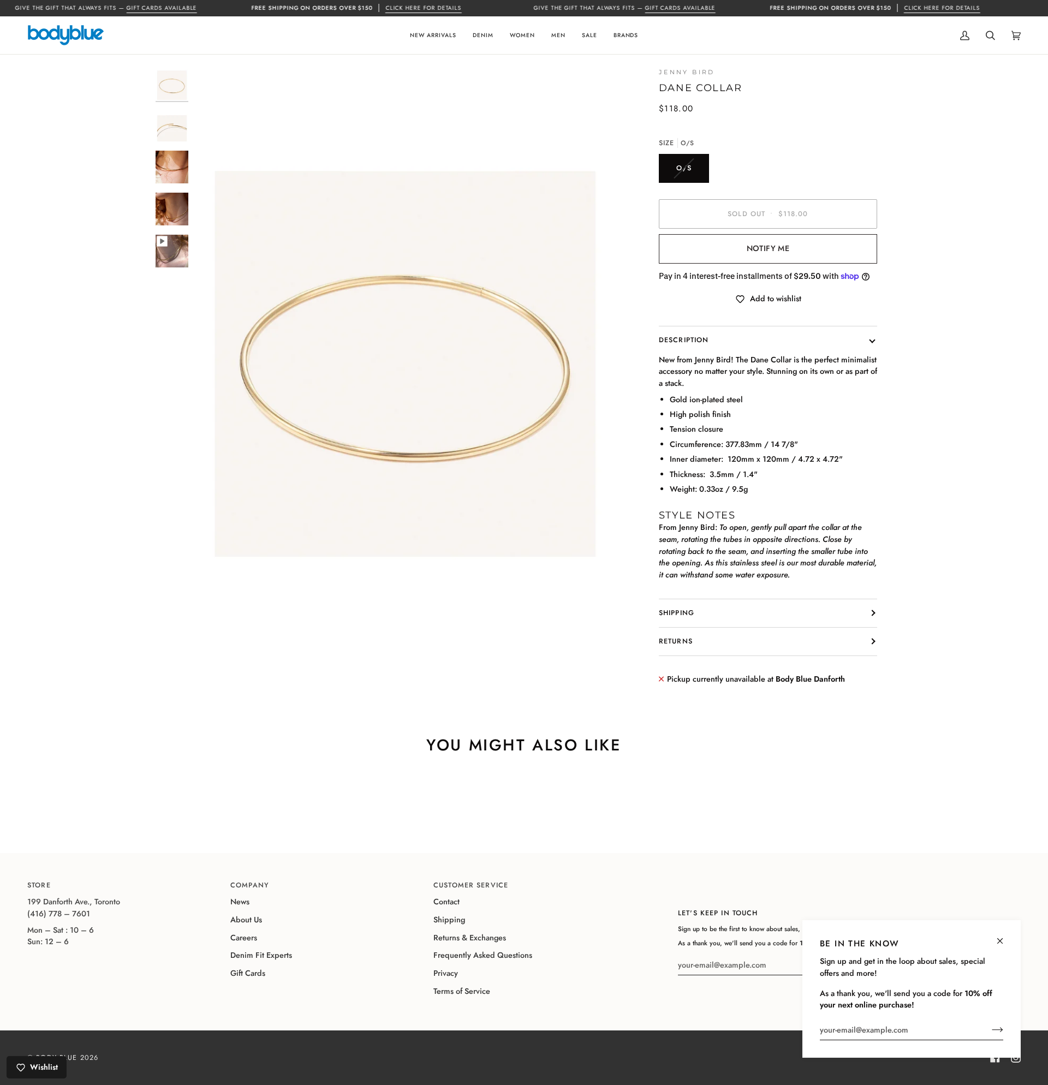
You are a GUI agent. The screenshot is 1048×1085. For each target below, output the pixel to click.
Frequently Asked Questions (482, 955)
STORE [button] (39, 885)
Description (683, 340)
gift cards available (161, 8)
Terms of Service (461, 991)
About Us (246, 919)
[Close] (1005, 936)
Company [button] (249, 885)
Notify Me (768, 248)
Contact (446, 901)
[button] (433, 35)
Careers (243, 937)
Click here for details (423, 8)
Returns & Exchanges (469, 937)
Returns (676, 641)
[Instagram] (1016, 1058)
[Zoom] (214, 587)
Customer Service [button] (470, 885)
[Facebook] (995, 1058)
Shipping (676, 613)
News (239, 901)
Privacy (445, 973)
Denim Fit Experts (261, 955)
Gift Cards (247, 973)
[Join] (988, 1030)
